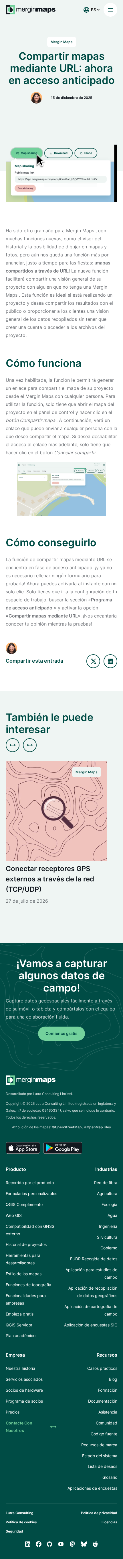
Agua (112, 1215)
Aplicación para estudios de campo (91, 1273)
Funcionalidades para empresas (26, 1299)
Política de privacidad (99, 1513)
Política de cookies (21, 1522)
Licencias (109, 1522)
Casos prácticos (102, 1368)
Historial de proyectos (26, 1244)
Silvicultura (107, 1237)
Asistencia (107, 1412)
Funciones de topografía (28, 1284)
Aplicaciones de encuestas (92, 1488)
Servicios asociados (24, 1379)
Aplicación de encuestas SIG (90, 1324)
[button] (90, 9)
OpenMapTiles (99, 1127)
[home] (31, 9)
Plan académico (20, 1335)
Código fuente (104, 1433)
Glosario (109, 1477)
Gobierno (108, 1247)
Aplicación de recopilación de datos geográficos (92, 1292)
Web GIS (14, 1215)
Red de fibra (105, 1182)
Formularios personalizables (31, 1193)
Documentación (102, 1401)
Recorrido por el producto (30, 1182)
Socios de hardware (24, 1390)
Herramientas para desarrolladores (23, 1259)
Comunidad (106, 1422)
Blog (113, 1379)
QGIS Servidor (19, 1324)
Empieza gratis (19, 1313)
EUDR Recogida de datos (93, 1258)
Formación (107, 1390)
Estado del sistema (99, 1455)
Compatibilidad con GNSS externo (30, 1230)
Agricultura (107, 1193)
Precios (12, 1412)
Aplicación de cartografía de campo (90, 1310)
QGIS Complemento (24, 1204)
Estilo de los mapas (23, 1273)
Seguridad (14, 1531)
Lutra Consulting (19, 1513)
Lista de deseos (102, 1466)
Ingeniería (108, 1226)
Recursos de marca (99, 1444)
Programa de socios (24, 1401)
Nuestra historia (20, 1368)
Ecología (109, 1204)
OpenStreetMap (68, 1127)
